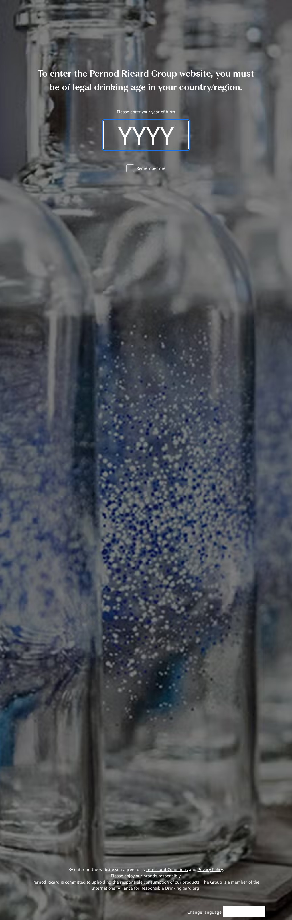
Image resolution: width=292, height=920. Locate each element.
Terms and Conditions (167, 869)
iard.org (191, 888)
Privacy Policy (210, 869)
